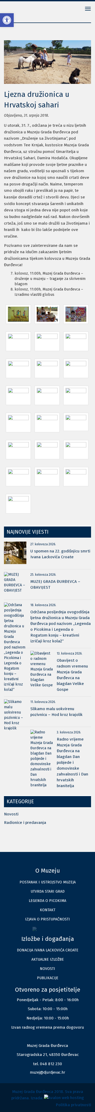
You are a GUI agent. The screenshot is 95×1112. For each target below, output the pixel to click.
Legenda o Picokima (47, 900)
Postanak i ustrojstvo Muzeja (48, 882)
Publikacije (47, 978)
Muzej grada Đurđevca (21, 9)
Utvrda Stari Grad (48, 891)
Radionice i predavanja (25, 822)
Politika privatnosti (73, 1104)
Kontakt (47, 910)
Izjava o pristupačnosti (47, 919)
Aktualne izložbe (47, 959)
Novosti (11, 814)
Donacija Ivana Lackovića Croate (47, 950)
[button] (7, 20)
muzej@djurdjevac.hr (47, 1072)
